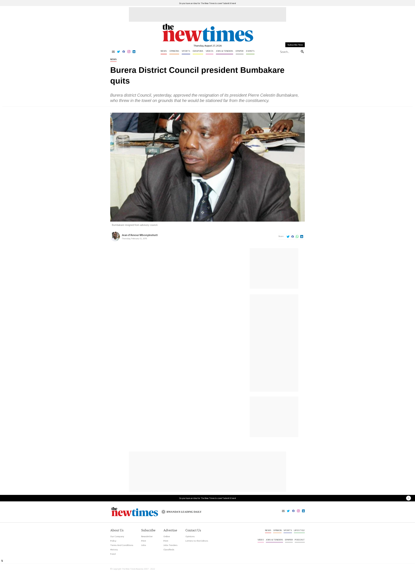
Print (143, 540)
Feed (113, 554)
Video (261, 539)
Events (250, 51)
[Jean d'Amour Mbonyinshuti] (115, 240)
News (164, 51)
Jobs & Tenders (224, 51)
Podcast (300, 539)
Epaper (239, 51)
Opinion (277, 530)
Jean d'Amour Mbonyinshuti (140, 235)
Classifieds (168, 549)
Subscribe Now (295, 44)
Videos (209, 51)
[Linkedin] (134, 51)
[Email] (113, 51)
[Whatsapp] (297, 236)
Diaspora (198, 51)
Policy (113, 540)
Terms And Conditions (121, 545)
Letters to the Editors (196, 540)
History (114, 549)
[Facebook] (123, 51)
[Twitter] (118, 51)
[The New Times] (207, 41)
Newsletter (147, 536)
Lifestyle (299, 530)
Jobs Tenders (170, 545)
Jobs (143, 545)
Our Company (117, 536)
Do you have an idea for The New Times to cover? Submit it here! (207, 3)
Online (166, 536)
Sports (186, 51)
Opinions (174, 51)
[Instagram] (128, 51)
